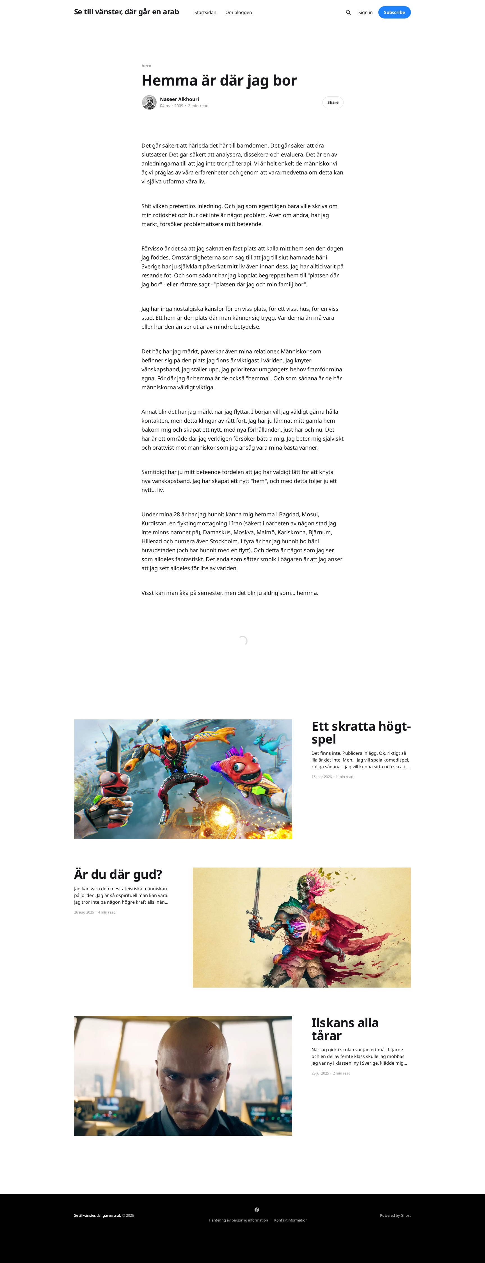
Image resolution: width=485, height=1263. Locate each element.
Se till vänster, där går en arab (126, 12)
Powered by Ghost (395, 1215)
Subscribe (394, 12)
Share (333, 102)
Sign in (365, 12)
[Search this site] (348, 12)
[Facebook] (257, 1209)
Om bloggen (238, 12)
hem (146, 66)
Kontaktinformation (291, 1220)
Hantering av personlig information (238, 1220)
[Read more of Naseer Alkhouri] (149, 102)
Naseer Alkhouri (179, 99)
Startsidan (205, 12)
